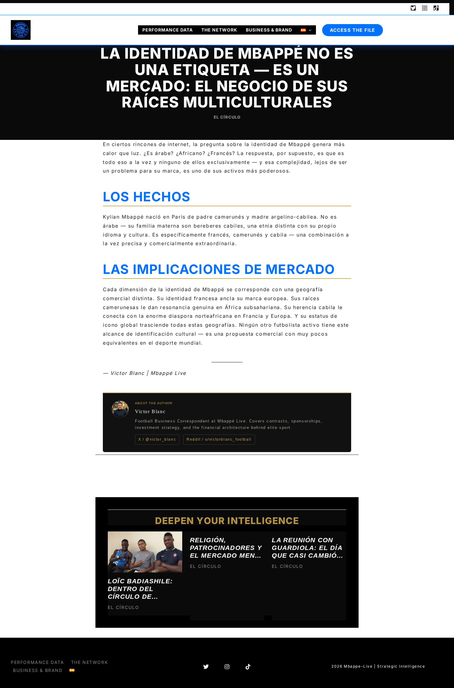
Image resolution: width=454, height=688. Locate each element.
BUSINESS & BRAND (269, 29)
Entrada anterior (122, 471)
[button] (402, 8)
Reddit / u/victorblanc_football (219, 439)
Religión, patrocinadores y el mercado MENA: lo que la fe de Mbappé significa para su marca (226, 547)
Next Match (29, 8)
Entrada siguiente (330, 471)
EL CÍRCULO (227, 117)
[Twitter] (413, 8)
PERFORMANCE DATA (167, 29)
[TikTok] (436, 8)
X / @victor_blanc (157, 439)
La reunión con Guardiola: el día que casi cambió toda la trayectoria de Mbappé (307, 547)
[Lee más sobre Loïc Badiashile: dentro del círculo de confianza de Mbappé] (145, 551)
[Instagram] (424, 8)
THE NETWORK (219, 29)
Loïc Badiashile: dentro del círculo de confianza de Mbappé (140, 588)
